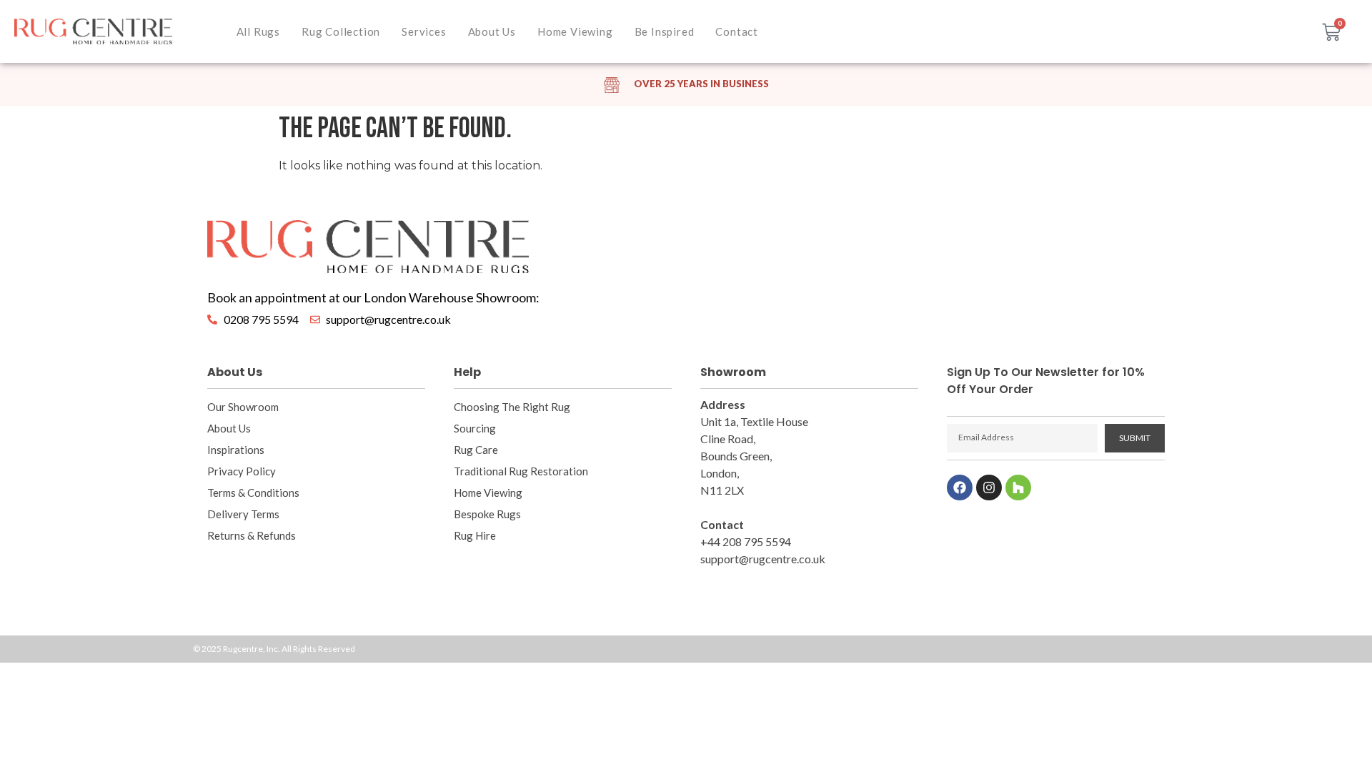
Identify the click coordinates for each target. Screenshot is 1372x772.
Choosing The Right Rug (512, 406)
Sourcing (475, 428)
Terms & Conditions (253, 492)
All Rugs (258, 31)
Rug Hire (475, 535)
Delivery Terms (243, 514)
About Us (492, 31)
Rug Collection (341, 31)
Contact (736, 31)
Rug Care (476, 449)
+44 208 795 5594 (745, 541)
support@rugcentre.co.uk (762, 558)
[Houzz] (1018, 487)
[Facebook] (960, 487)
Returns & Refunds (251, 535)
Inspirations (235, 449)
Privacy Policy (241, 471)
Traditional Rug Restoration (521, 471)
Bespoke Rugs (487, 514)
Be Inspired (665, 31)
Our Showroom (243, 406)
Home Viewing (575, 31)
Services (424, 31)
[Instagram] (989, 487)
